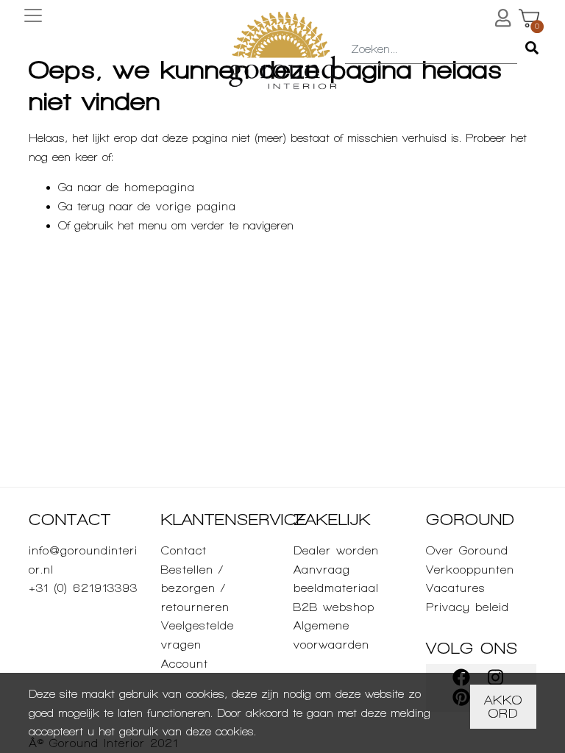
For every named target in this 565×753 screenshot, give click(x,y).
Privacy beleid (467, 607)
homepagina (159, 187)
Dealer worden (336, 550)
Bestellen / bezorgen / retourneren (195, 588)
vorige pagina (196, 206)
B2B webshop (334, 607)
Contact (184, 550)
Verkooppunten (470, 569)
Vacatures (456, 588)
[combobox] (431, 50)
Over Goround (467, 550)
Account (184, 663)
